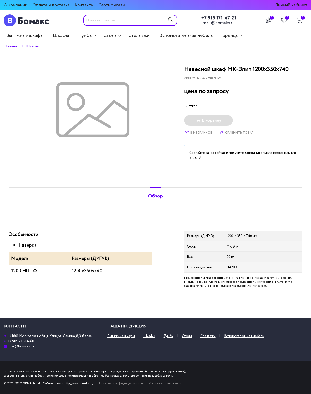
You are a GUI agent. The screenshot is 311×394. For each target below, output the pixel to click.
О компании (15, 5)
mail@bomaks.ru (219, 22)
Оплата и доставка (51, 5)
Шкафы (61, 35)
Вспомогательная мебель (186, 35)
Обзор (155, 196)
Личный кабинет (291, 5)
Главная (12, 46)
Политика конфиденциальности (121, 383)
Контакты (84, 5)
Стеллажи (139, 35)
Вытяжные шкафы (24, 35)
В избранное (201, 132)
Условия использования (165, 383)
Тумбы (85, 35)
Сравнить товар (239, 132)
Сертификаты (111, 5)
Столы (110, 35)
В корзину (211, 120)
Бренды (230, 35)
